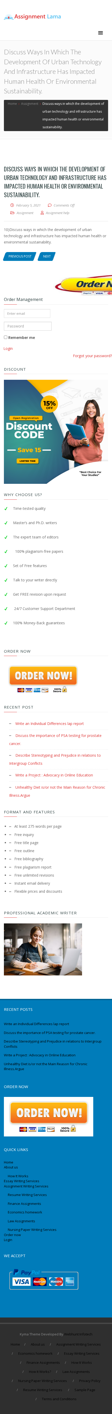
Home (8, 1162)
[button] (100, 33)
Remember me (21, 337)
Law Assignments (21, 1221)
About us (11, 1167)
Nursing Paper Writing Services (32, 1229)
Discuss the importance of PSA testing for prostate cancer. (50, 1032)
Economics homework (25, 1212)
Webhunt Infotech (78, 1334)
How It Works (18, 1176)
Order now (12, 1234)
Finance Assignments (24, 1203)
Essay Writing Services (22, 1181)
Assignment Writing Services (26, 1186)
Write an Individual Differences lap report (49, 723)
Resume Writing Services (28, 1194)
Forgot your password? (92, 355)
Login (8, 348)
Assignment (25, 212)
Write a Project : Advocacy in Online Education (54, 775)
